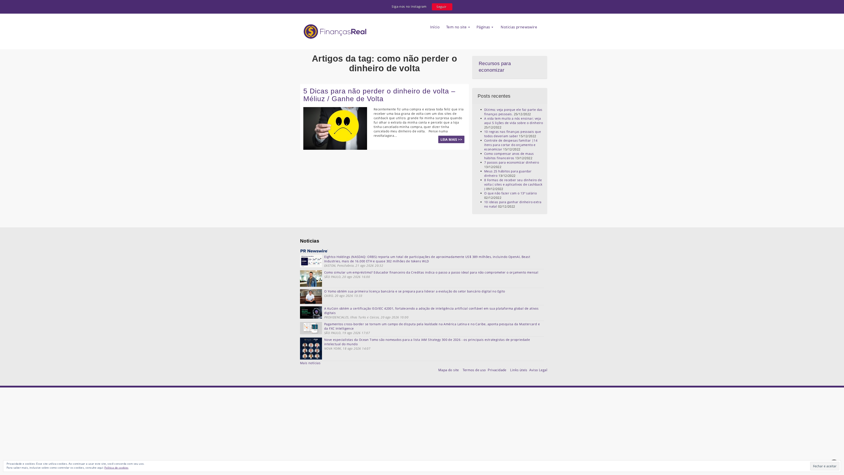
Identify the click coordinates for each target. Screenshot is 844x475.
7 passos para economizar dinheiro (511, 162)
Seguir (441, 7)
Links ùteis (519, 370)
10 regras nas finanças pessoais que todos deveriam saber (512, 134)
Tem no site (457, 26)
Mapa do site (449, 370)
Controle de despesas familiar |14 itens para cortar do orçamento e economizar (510, 144)
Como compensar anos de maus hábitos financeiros (509, 156)
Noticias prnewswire (518, 26)
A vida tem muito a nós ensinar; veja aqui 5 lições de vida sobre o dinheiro (513, 120)
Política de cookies (116, 468)
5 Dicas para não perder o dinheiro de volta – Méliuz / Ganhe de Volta (379, 95)
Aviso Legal (538, 370)
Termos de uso (475, 370)
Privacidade (499, 370)
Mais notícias (310, 363)
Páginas (484, 26)
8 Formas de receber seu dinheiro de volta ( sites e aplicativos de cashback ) (513, 184)
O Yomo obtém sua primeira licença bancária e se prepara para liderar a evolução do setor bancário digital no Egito (414, 291)
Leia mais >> (451, 139)
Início (435, 26)
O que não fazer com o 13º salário (510, 193)
